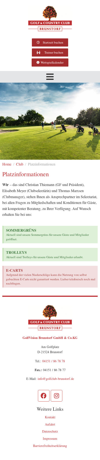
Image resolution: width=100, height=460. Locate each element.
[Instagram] (56, 396)
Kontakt (50, 417)
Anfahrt (50, 424)
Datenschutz (50, 431)
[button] (50, 77)
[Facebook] (44, 396)
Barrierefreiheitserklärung (50, 445)
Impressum (50, 438)
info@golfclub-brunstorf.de (56, 378)
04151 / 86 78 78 (53, 361)
